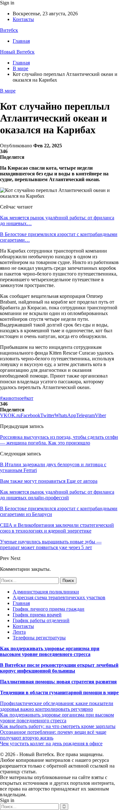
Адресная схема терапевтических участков (59, 597)
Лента (19, 632)
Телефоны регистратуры (39, 637)
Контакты (23, 19)
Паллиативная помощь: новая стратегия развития (58, 681)
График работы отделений (41, 620)
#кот (28, 398)
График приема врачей (37, 614)
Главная (21, 41)
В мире (8, 90)
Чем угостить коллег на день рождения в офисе (51, 743)
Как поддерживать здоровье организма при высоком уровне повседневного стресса (49, 651)
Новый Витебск (17, 52)
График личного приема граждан (48, 609)
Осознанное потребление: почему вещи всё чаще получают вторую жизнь (53, 734)
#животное (12, 398)
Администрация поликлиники (46, 591)
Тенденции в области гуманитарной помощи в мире (59, 692)
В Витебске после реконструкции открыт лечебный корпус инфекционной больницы (59, 668)
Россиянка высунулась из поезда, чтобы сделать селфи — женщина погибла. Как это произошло (59, 440)
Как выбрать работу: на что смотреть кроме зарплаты (58, 726)
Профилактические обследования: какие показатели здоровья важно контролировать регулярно (56, 706)
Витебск (9, 30)
